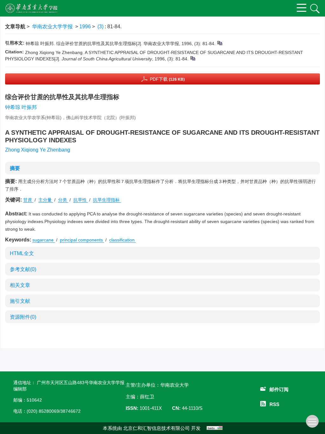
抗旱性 (80, 199)
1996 (85, 26)
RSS (274, 404)
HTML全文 (22, 253)
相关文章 (20, 285)
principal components (82, 239)
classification (122, 239)
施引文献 (20, 301)
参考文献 (23, 269)
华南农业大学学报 (52, 26)
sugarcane (43, 239)
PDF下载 (167, 79)
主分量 (45, 199)
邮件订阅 (279, 389)
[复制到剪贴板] (219, 42)
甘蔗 (28, 199)
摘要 (15, 168)
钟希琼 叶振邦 (21, 107)
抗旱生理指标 (107, 199)
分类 (63, 199)
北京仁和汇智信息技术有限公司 (156, 428)
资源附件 (23, 317)
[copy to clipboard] (192, 58)
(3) (101, 26)
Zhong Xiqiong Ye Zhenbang (37, 150)
